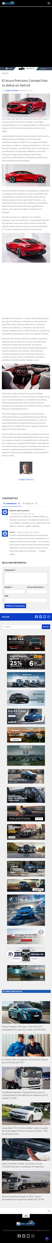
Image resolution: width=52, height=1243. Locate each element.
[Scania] (26, 802)
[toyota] (26, 876)
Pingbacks (31, 503)
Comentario (10, 570)
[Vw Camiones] (26, 857)
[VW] (26, 742)
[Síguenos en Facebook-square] (36, 616)
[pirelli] (26, 669)
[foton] (26, 68)
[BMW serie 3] (26, 925)
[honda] (26, 783)
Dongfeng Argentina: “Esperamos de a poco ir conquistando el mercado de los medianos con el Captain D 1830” (25, 1095)
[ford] (26, 765)
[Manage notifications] (47, 1238)
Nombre (8, 587)
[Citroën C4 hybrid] (26, 980)
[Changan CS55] (26, 705)
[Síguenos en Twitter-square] (40, 616)
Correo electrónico (35, 587)
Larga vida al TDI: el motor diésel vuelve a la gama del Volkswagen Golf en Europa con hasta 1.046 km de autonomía (25, 1131)
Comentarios (12, 503)
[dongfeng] (26, 687)
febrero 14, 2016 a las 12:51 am (22, 513)
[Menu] (49, 3)
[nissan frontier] (26, 943)
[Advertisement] (26, 40)
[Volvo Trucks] (26, 962)
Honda (5, 73)
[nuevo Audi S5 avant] (26, 821)
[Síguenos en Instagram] (48, 616)
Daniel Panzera (12, 90)
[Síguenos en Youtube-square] (44, 616)
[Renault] (26, 891)
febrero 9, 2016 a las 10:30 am (28, 532)
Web (6, 596)
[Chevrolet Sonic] (26, 839)
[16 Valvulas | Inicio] (11, 3)
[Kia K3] (26, 723)
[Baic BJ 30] (26, 650)
